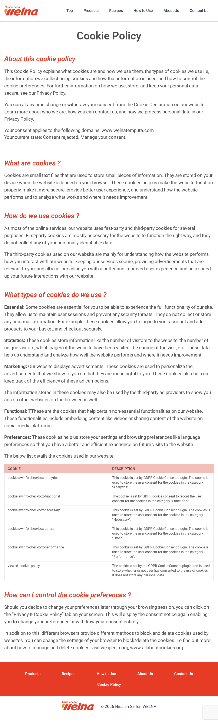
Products (91, 10)
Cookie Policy (109, 684)
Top (69, 10)
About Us (171, 10)
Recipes (116, 10)
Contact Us (199, 10)
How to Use (143, 10)
